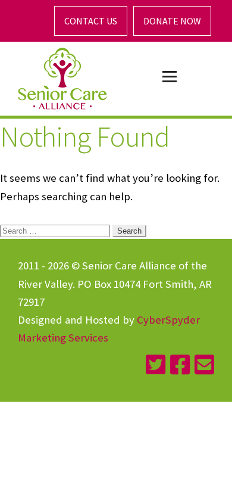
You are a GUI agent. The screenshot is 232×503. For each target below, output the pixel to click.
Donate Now (172, 21)
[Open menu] (169, 77)
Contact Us (90, 21)
